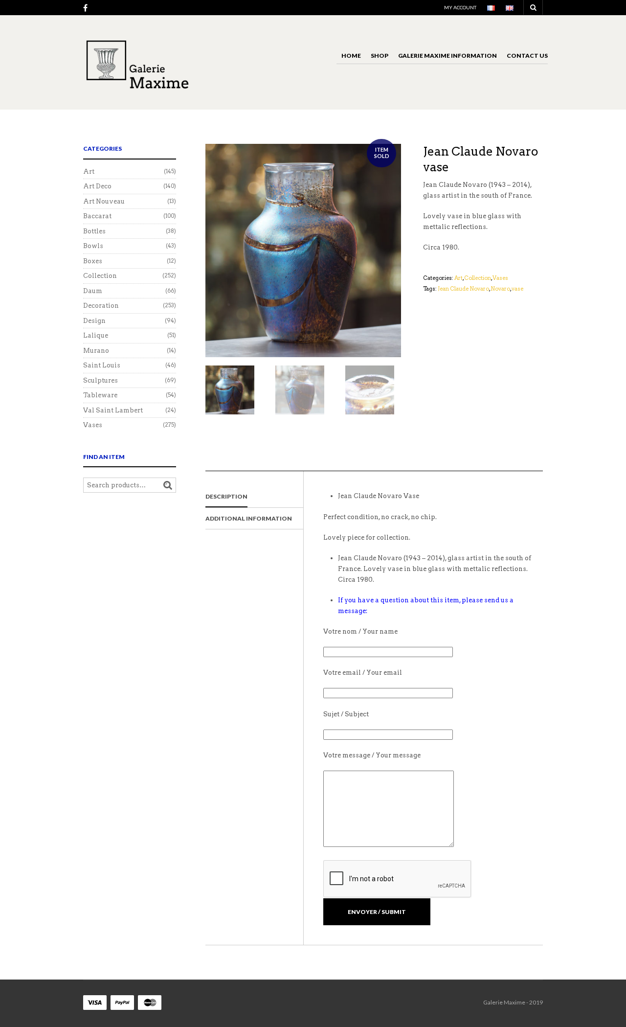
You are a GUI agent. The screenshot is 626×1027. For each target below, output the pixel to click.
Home (351, 55)
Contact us (527, 55)
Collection (477, 277)
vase (517, 288)
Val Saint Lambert (113, 410)
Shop (379, 55)
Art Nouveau (104, 201)
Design (94, 320)
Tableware (100, 395)
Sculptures (100, 380)
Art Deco (97, 186)
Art (458, 277)
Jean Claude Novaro (463, 288)
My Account (460, 7)
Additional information (248, 518)
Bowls (93, 246)
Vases (500, 277)
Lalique (95, 335)
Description (226, 496)
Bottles (94, 231)
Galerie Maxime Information (447, 55)
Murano (96, 350)
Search (167, 485)
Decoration (101, 305)
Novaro (500, 288)
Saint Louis (101, 365)
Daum (92, 291)
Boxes (92, 261)
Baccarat (97, 216)
